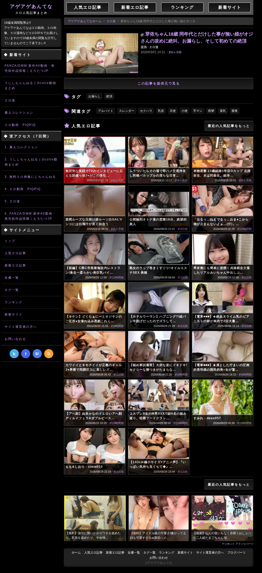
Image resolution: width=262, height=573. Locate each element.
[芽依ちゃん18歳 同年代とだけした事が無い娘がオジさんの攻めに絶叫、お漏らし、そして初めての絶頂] (102, 53)
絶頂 (109, 96)
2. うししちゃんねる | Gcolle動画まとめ (31, 162)
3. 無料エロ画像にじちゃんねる (30, 177)
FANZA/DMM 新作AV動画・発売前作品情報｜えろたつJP (30, 68)
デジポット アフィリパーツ (237, 543)
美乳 (223, 111)
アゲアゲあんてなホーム (85, 21)
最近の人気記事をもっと (229, 126)
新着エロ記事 (15, 265)
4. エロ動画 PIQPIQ (23, 189)
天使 (173, 111)
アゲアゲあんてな (31, 9)
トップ (10, 241)
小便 (184, 111)
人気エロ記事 (15, 253)
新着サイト (14, 314)
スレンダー (126, 111)
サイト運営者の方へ (21, 327)
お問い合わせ (15, 339)
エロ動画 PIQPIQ (20, 125)
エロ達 (10, 100)
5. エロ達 (12, 201)
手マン (197, 111)
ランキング (14, 302)
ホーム (76, 552)
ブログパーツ (236, 552)
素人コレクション (19, 112)
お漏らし (94, 96)
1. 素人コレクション (21, 147)
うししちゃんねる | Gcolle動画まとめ (30, 85)
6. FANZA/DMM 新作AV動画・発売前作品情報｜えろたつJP (30, 216)
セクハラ (146, 111)
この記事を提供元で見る (159, 83)
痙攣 (211, 111)
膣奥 (235, 111)
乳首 (161, 111)
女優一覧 (12, 277)
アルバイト (105, 111)
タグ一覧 (12, 290)
